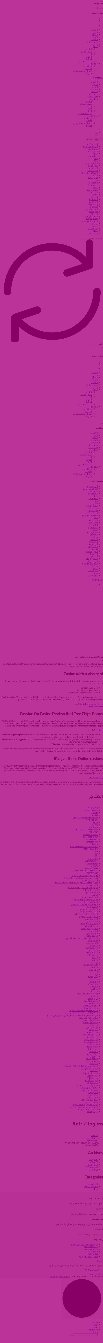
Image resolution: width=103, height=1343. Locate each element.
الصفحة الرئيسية (91, 638)
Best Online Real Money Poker (87, 640)
